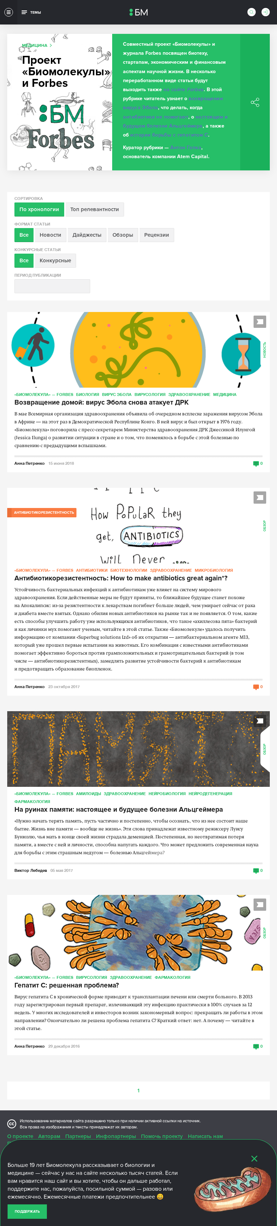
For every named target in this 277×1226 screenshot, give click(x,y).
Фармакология (32, 801)
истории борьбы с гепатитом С (169, 135)
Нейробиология (167, 793)
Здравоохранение (189, 394)
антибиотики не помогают (155, 117)
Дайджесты (86, 235)
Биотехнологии (128, 570)
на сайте (183, 89)
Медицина (225, 394)
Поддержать (27, 1211)
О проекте (20, 1136)
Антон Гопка (185, 147)
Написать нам (205, 1136)
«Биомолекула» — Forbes (43, 394)
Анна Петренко (29, 463)
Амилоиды (88, 793)
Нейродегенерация (210, 793)
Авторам (49, 1136)
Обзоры (123, 235)
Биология (87, 394)
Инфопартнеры (116, 1136)
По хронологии (39, 209)
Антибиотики (91, 570)
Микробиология (214, 570)
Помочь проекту (162, 1136)
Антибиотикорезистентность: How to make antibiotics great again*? (121, 579)
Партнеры (78, 1136)
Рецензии (156, 235)
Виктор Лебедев (30, 870)
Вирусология (150, 394)
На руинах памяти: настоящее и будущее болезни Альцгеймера (118, 810)
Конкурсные (55, 260)
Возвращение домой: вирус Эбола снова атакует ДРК (101, 403)
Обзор (265, 525)
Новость (265, 350)
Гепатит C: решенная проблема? (66, 986)
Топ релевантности (94, 209)
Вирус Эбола (117, 394)
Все (23, 235)
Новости (50, 235)
